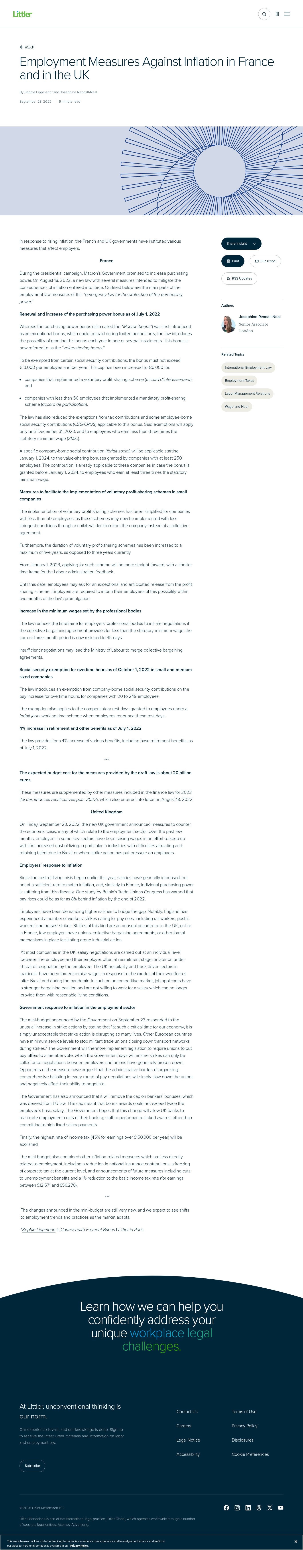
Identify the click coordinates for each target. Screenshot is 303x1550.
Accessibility (188, 1454)
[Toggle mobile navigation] (287, 14)
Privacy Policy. (79, 1545)
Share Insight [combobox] (237, 243)
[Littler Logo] (23, 14)
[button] (226, 1507)
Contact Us (187, 1411)
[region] (151, 1542)
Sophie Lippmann (38, 1229)
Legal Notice (188, 1440)
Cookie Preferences (250, 1454)
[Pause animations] (277, 14)
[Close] (296, 1541)
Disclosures (243, 1440)
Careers (184, 1426)
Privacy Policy (245, 1426)
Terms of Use (244, 1411)
